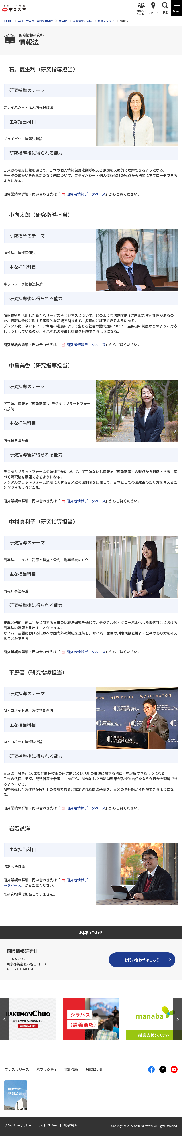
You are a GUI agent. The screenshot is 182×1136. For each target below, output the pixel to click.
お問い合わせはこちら (142, 959)
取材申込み (70, 1125)
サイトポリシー (47, 1125)
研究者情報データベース (86, 194)
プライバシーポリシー (17, 1125)
